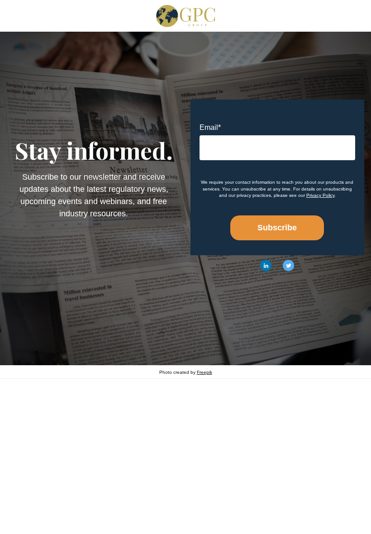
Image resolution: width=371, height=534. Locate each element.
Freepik (204, 372)
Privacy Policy (320, 195)
